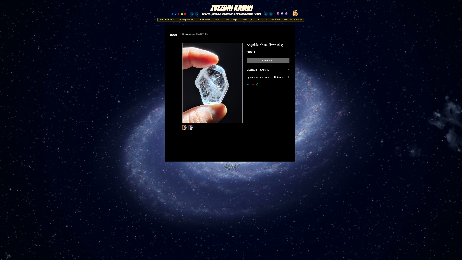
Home (184, 34)
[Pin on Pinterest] (252, 84)
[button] (295, 14)
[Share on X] (262, 84)
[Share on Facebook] (248, 84)
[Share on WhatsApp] (257, 84)
